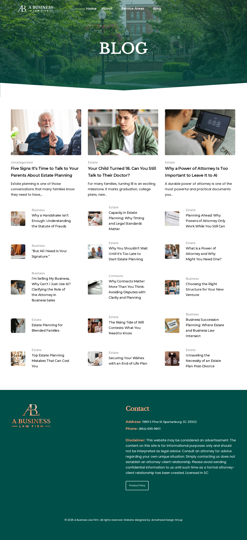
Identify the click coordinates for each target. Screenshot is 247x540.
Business (38, 210)
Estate (93, 162)
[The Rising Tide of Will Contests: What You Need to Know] (123, 325)
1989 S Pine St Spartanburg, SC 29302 (169, 422)
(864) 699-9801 (150, 428)
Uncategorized (22, 162)
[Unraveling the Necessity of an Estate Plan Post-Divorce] (200, 358)
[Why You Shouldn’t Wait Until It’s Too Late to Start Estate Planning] (123, 251)
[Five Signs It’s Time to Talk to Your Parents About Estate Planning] (46, 153)
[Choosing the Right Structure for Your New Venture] (200, 287)
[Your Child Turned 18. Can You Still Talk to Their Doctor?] (123, 153)
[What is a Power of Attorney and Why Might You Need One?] (200, 251)
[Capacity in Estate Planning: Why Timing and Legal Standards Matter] (123, 219)
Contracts (116, 276)
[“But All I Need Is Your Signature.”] (46, 251)
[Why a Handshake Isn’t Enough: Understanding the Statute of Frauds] (46, 218)
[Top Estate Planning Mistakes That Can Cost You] (46, 358)
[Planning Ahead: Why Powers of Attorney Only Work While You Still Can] (200, 218)
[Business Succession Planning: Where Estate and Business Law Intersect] (200, 326)
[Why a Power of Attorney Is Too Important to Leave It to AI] (200, 153)
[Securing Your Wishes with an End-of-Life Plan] (123, 358)
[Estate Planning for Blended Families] (46, 326)
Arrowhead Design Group (167, 520)
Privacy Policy (137, 485)
